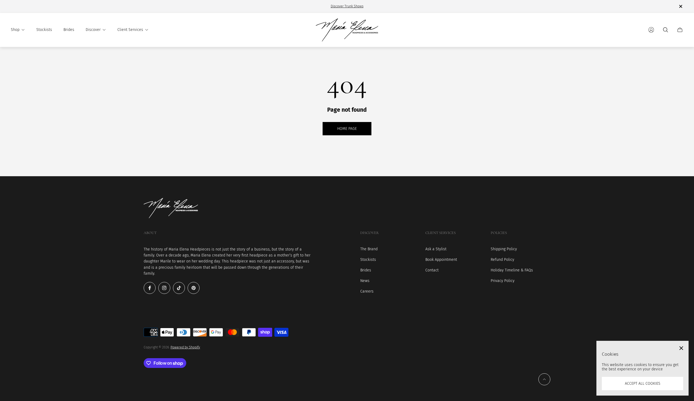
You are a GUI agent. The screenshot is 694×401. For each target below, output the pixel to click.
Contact (432, 270)
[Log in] (651, 30)
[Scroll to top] (544, 379)
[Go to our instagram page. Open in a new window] (164, 288)
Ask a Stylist (435, 249)
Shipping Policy (504, 249)
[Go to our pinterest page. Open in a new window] (194, 288)
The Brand (369, 249)
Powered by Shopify (185, 347)
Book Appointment (441, 259)
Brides (365, 270)
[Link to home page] (171, 208)
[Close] (681, 348)
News (365, 280)
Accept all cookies (642, 383)
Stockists (368, 259)
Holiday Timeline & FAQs (512, 270)
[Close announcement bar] (680, 6)
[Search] (665, 30)
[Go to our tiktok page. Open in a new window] (179, 288)
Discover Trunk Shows (347, 6)
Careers (367, 291)
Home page (347, 128)
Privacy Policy (503, 280)
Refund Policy (502, 259)
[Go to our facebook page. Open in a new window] (150, 288)
